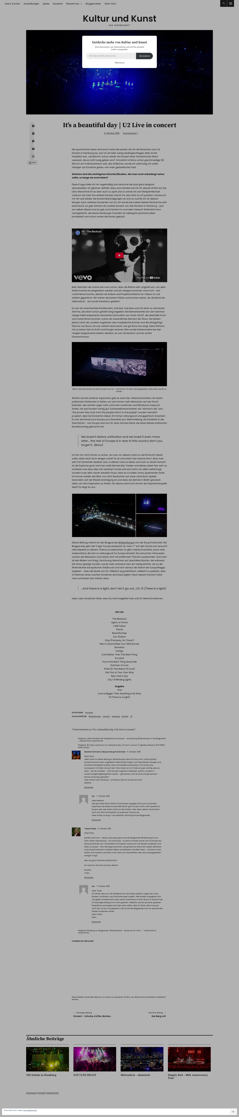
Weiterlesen (119, 63)
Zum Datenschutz (30, 1110)
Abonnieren (144, 56)
